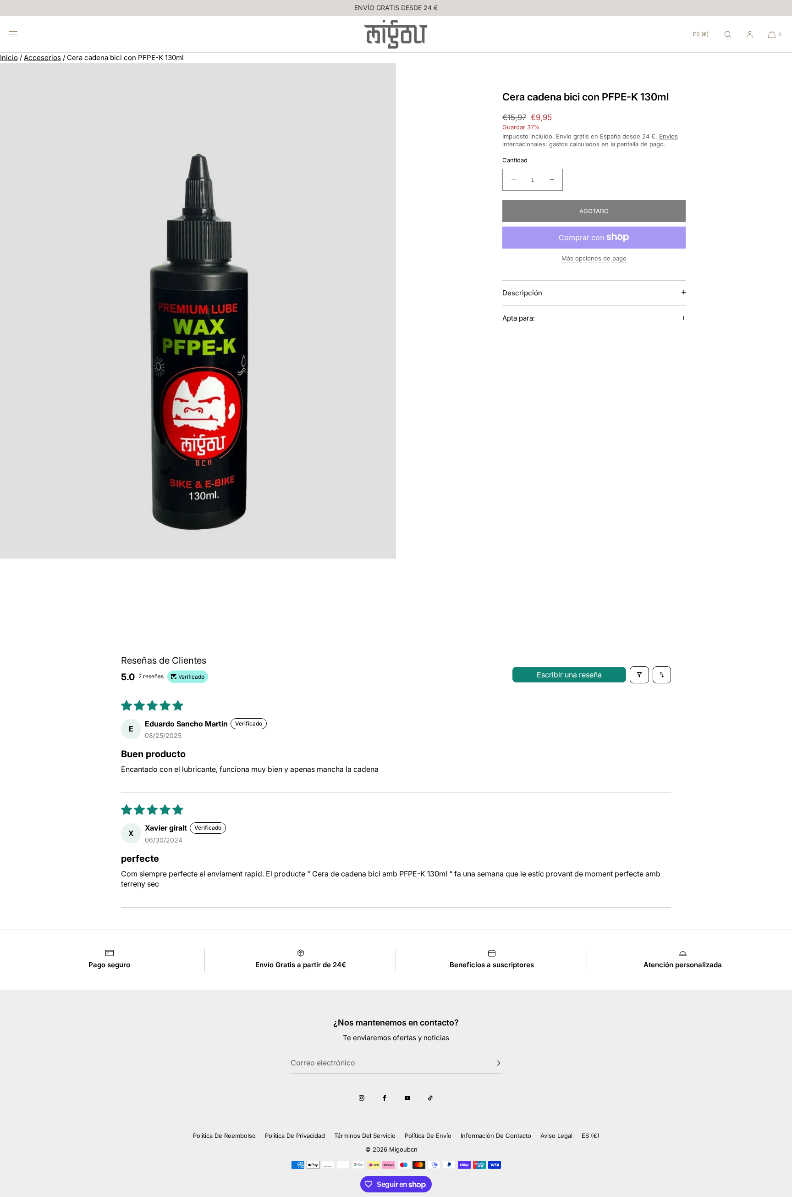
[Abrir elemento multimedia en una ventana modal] (198, 311)
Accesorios (42, 57)
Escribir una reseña (569, 674)
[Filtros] (639, 674)
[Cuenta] (750, 34)
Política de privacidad (295, 1135)
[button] (728, 34)
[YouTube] (407, 1098)
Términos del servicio (365, 1135)
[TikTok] (430, 1098)
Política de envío (428, 1135)
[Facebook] (384, 1098)
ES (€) (701, 34)
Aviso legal (556, 1135)
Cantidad (515, 160)
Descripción (522, 292)
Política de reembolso (224, 1135)
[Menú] (20, 34)
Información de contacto (496, 1135)
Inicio (9, 57)
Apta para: (518, 317)
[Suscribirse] (489, 1063)
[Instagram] (362, 1098)
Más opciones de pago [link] (594, 257)
